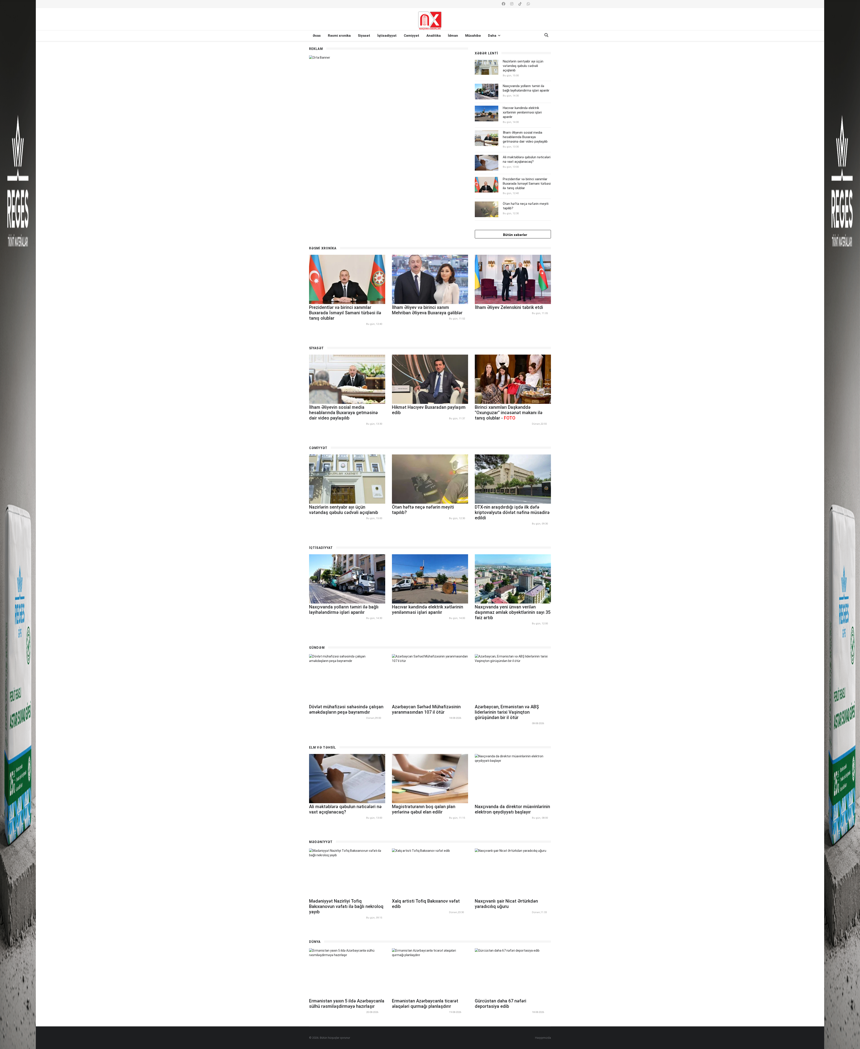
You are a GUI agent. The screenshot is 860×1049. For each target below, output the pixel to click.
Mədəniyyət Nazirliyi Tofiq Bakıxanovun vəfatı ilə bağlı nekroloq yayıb (346, 906)
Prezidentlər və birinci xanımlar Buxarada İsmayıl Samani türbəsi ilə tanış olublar (527, 183)
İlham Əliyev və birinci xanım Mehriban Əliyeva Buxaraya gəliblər (427, 310)
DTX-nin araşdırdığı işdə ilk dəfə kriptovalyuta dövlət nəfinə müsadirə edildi (512, 512)
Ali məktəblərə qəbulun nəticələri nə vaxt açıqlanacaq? (526, 159)
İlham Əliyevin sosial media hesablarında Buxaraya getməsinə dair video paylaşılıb (525, 137)
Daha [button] (492, 36)
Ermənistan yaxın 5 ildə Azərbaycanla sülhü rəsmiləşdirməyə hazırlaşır (346, 1003)
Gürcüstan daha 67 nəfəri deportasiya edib (500, 1003)
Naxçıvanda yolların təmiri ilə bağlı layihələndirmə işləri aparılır (526, 88)
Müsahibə (473, 36)
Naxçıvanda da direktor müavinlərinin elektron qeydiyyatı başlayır (512, 809)
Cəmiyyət (411, 36)
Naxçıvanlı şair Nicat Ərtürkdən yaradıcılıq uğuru (506, 903)
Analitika (433, 36)
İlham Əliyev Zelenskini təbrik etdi (509, 307)
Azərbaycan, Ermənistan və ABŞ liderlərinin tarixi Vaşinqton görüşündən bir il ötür (507, 712)
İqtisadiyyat (387, 36)
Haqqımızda (543, 1037)
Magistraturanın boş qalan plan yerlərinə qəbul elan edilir (423, 809)
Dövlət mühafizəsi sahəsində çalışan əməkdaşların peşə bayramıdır (346, 709)
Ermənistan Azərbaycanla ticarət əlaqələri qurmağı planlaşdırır (425, 1003)
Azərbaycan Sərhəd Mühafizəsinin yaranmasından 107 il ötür (426, 709)
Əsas (317, 36)
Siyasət (364, 36)
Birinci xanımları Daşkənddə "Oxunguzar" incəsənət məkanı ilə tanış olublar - (508, 413)
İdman (453, 36)
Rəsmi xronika (339, 36)
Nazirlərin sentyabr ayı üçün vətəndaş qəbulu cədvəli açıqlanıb (523, 65)
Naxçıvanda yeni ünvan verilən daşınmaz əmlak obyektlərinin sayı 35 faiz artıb (512, 612)
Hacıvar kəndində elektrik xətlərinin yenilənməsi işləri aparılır (522, 112)
